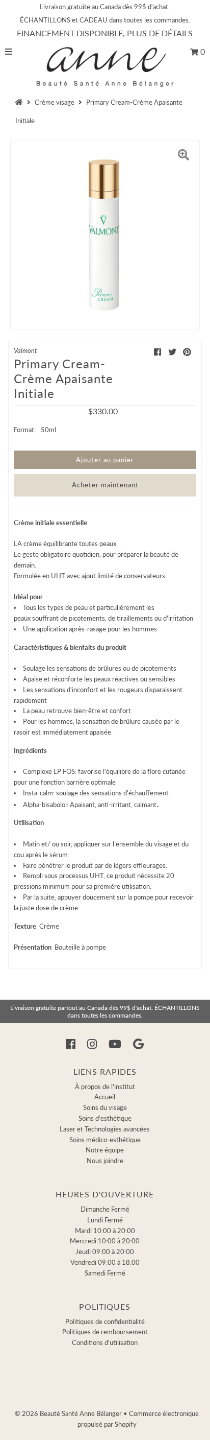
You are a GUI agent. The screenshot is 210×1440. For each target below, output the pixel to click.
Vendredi (105, 1262)
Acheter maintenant (105, 485)
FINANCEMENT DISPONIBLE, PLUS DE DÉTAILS (105, 33)
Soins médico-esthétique (105, 1140)
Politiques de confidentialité (105, 1321)
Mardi (105, 1230)
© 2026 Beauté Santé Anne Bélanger (68, 1413)
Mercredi (105, 1241)
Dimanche (105, 1209)
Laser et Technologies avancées (105, 1129)
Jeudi (104, 1251)
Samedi (105, 1273)
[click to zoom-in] (183, 156)
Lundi (105, 1220)
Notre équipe (105, 1150)
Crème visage (54, 102)
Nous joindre (105, 1160)
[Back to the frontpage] (20, 102)
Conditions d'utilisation (105, 1342)
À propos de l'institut (105, 1086)
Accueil (104, 1097)
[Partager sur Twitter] (172, 352)
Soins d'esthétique (105, 1118)
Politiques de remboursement (105, 1332)
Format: (25, 430)
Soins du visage (105, 1107)
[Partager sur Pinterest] (187, 352)
